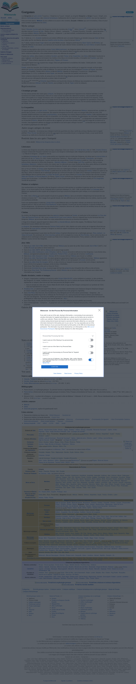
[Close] (100, 311)
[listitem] (68, 336)
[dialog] (68, 342)
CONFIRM (54, 366)
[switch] (91, 340)
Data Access (68, 373)
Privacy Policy (78, 373)
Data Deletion (58, 373)
